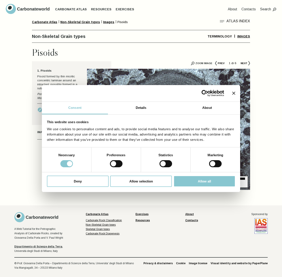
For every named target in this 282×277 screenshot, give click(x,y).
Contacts (248, 9)
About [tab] (207, 107)
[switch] (116, 163)
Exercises (125, 9)
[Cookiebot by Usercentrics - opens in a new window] (205, 93)
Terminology (220, 36)
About (232, 9)
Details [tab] (141, 107)
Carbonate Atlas (71, 9)
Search (265, 9)
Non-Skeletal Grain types (101, 224)
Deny (78, 181)
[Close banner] (233, 93)
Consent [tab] (75, 107)
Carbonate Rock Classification (104, 220)
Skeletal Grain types (98, 229)
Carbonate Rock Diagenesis (102, 233)
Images (243, 36)
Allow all (204, 181)
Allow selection (141, 181)
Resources (101, 9)
